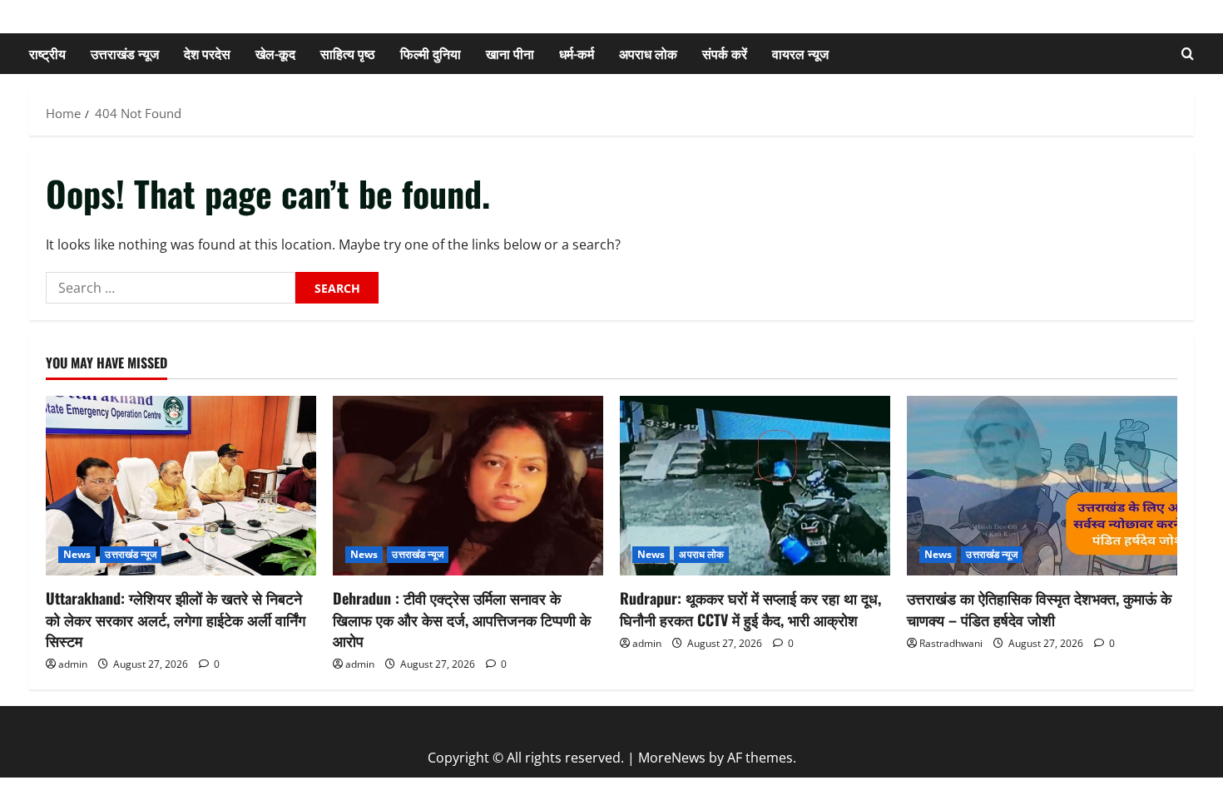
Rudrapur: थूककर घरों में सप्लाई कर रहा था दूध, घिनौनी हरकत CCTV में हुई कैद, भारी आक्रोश (750, 608)
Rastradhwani (951, 643)
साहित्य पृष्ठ (347, 53)
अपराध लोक (648, 53)
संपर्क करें (724, 53)
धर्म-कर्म (576, 53)
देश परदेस (207, 53)
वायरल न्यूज (800, 53)
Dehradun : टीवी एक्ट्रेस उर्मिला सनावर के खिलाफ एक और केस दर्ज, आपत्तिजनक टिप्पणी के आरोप (462, 618)
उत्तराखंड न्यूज (125, 53)
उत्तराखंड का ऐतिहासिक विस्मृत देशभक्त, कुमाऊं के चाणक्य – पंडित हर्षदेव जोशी (1039, 608)
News (77, 554)
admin (72, 664)
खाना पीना (510, 53)
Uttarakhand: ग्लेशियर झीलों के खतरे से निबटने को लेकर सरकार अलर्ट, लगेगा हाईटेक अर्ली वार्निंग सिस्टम (175, 618)
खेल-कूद (275, 53)
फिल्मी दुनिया (430, 53)
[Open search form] (1187, 53)
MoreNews (672, 757)
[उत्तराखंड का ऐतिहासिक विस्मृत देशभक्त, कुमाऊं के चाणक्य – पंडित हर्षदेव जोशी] (1042, 486)
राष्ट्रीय (47, 53)
